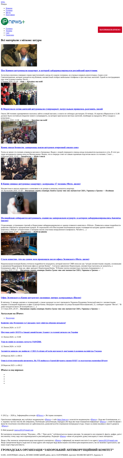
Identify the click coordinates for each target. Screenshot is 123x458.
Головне (9, 10)
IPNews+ (40, 415)
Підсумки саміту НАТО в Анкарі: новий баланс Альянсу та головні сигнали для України (39, 332)
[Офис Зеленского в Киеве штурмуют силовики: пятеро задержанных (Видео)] (19, 293)
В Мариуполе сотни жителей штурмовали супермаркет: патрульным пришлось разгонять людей (52, 109)
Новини (9, 8)
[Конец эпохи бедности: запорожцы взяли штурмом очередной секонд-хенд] (19, 143)
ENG (3, 2)
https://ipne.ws (62, 419)
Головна (9, 29)
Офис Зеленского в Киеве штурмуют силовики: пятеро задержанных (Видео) (41, 297)
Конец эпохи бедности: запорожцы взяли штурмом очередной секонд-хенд (40, 147)
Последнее (10, 318)
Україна (9, 31)
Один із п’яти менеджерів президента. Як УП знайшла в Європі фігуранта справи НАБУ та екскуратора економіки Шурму (54, 361)
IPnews (48, 419)
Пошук (4, 4)
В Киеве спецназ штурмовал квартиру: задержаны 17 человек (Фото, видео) (40, 184)
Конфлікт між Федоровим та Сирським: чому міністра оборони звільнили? (33, 323)
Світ (7, 33)
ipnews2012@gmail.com (23, 430)
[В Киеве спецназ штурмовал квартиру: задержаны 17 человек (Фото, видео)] (19, 179)
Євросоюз (10, 35)
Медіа (8, 13)
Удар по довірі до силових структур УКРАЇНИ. (21, 342)
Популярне (10, 15)
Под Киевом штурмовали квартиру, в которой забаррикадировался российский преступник (49, 70)
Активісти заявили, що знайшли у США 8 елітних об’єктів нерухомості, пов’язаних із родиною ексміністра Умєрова (51, 351)
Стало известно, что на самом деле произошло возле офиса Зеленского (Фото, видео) (45, 259)
